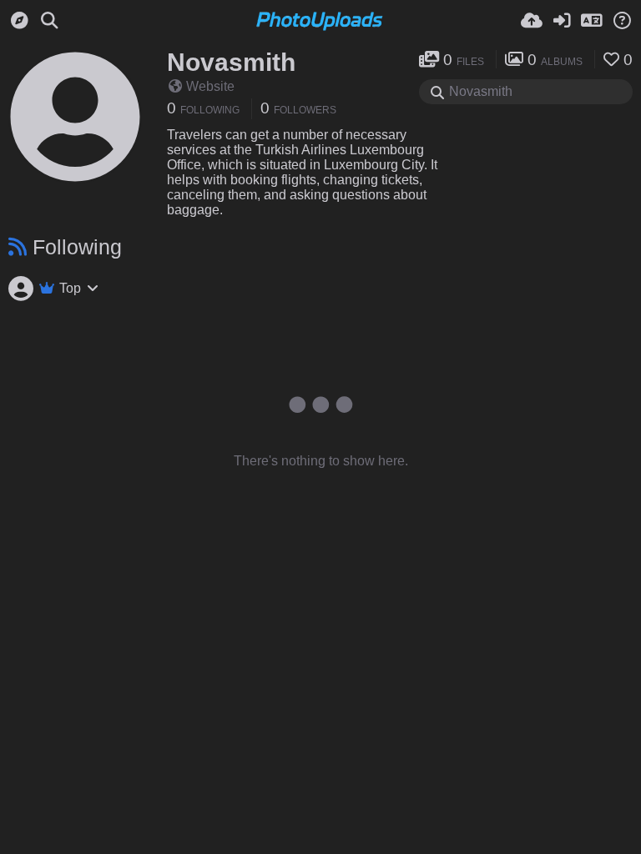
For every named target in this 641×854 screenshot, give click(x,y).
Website (210, 86)
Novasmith (231, 62)
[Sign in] (562, 21)
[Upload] (532, 21)
